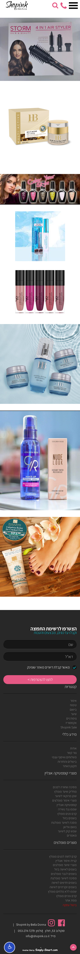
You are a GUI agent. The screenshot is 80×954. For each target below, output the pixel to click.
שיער (74, 714)
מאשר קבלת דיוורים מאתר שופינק (48, 667)
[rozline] (40, 189)
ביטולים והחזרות (67, 762)
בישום (73, 710)
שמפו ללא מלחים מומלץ (62, 891)
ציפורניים (71, 718)
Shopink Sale (68, 727)
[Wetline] (40, 49)
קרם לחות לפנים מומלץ (63, 856)
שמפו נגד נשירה (67, 809)
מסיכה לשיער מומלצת (63, 878)
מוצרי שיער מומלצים (65, 865)
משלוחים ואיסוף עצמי (64, 757)
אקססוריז (71, 723)
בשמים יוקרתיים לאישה (63, 887)
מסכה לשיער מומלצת (64, 823)
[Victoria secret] (40, 236)
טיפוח (73, 705)
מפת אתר (71, 900)
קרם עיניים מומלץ (66, 896)
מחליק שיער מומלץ (65, 792)
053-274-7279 (26, 931)
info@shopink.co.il (37, 936)
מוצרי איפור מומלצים (64, 800)
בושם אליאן (70, 827)
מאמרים (72, 835)
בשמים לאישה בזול (65, 869)
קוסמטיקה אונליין (67, 805)
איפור (73, 701)
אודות (73, 748)
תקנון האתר (70, 766)
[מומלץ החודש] (40, 127)
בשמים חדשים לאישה (64, 883)
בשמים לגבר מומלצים (64, 874)
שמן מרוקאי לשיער (66, 796)
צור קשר (72, 753)
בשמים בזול (70, 818)
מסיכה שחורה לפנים (65, 787)
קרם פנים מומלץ (67, 814)
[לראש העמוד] (73, 947)
